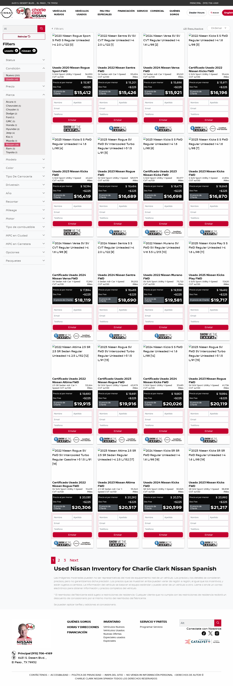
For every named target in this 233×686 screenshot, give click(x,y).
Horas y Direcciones (83, 627)
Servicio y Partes (153, 621)
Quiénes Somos (79, 621)
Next (74, 560)
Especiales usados (114, 637)
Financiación (77, 632)
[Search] (41, 28)
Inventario (112, 621)
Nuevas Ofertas (113, 633)
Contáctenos (38, 674)
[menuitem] (24, 75)
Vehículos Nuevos (114, 627)
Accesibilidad (60, 674)
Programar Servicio (151, 627)
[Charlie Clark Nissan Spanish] (23, 12)
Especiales (110, 640)
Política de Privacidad (87, 674)
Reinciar (23, 36)
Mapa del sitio (114, 674)
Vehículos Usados (114, 630)
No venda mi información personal (149, 674)
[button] (59, 12)
